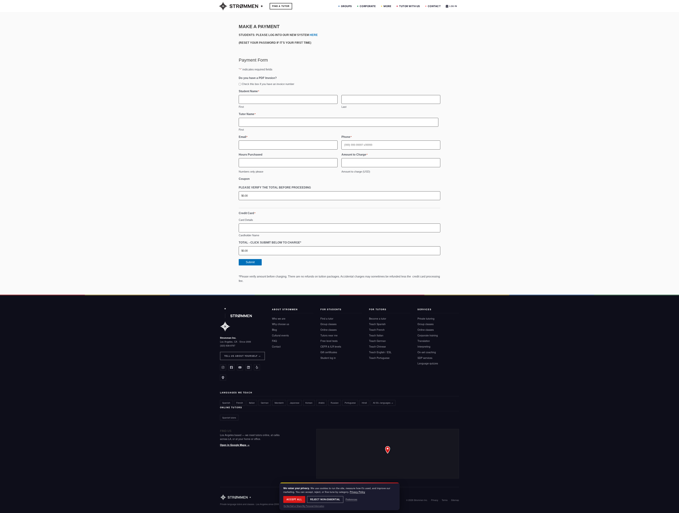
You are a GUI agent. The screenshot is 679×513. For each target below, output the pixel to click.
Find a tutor (326, 318)
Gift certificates (328, 352)
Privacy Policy (357, 492)
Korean (308, 402)
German (265, 402)
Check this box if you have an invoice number (268, 83)
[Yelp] (257, 367)
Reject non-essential (325, 499)
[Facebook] (231, 367)
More (387, 6)
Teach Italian (376, 335)
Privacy (434, 499)
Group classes (328, 324)
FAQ (274, 341)
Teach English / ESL (380, 352)
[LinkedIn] (248, 367)
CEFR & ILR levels (330, 346)
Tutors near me (329, 335)
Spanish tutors (229, 417)
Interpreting (423, 346)
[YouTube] (240, 367)
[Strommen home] (249, 497)
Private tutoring (425, 318)
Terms (445, 499)
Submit (250, 262)
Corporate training (427, 335)
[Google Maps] (223, 378)
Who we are (278, 318)
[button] (387, 453)
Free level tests (329, 341)
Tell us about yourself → (242, 355)
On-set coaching (426, 352)
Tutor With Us (409, 6)
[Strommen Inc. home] (236, 320)
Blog (274, 329)
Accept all (294, 499)
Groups (346, 6)
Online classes (328, 329)
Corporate (368, 6)
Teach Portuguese (379, 358)
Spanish (226, 402)
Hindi (364, 402)
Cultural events (280, 335)
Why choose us (280, 324)
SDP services (424, 358)
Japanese (294, 402)
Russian (335, 402)
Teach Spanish (377, 324)
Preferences (351, 499)
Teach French (377, 329)
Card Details (246, 219)
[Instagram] (223, 367)
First (241, 106)
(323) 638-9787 (227, 345)
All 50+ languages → (383, 402)
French (239, 402)
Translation (423, 341)
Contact (434, 6)
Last (343, 106)
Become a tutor (377, 318)
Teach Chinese (377, 346)
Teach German (377, 341)
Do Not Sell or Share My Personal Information (304, 506)
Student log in (328, 358)
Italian (252, 402)
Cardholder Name (249, 235)
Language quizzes (427, 363)
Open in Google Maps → (234, 445)
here (314, 34)
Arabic (321, 402)
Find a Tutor (280, 6)
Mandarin (279, 402)
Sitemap (455, 499)
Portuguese (350, 402)
